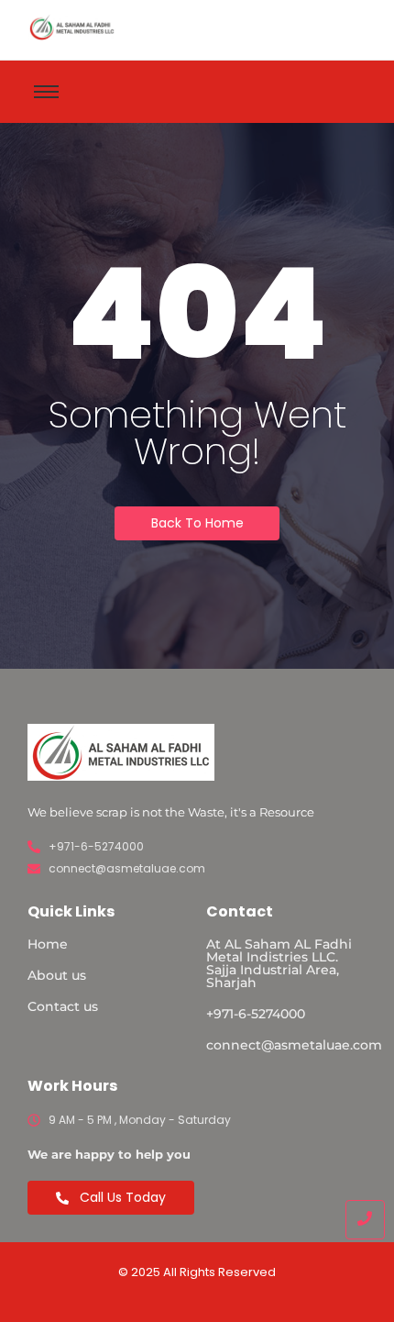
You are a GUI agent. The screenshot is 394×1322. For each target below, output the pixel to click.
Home (47, 944)
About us (56, 975)
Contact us (62, 1006)
